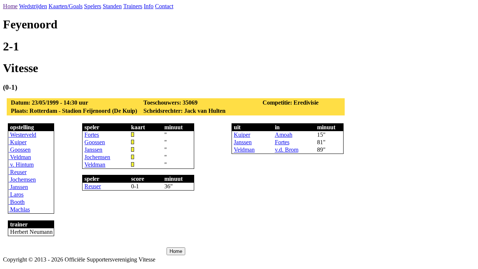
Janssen (18, 187)
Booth (17, 202)
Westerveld (22, 135)
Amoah (283, 135)
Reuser (18, 172)
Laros (16, 194)
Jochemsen (22, 179)
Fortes (91, 135)
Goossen (20, 149)
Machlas (19, 209)
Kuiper (18, 142)
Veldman (20, 157)
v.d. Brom (286, 149)
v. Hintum (21, 164)
